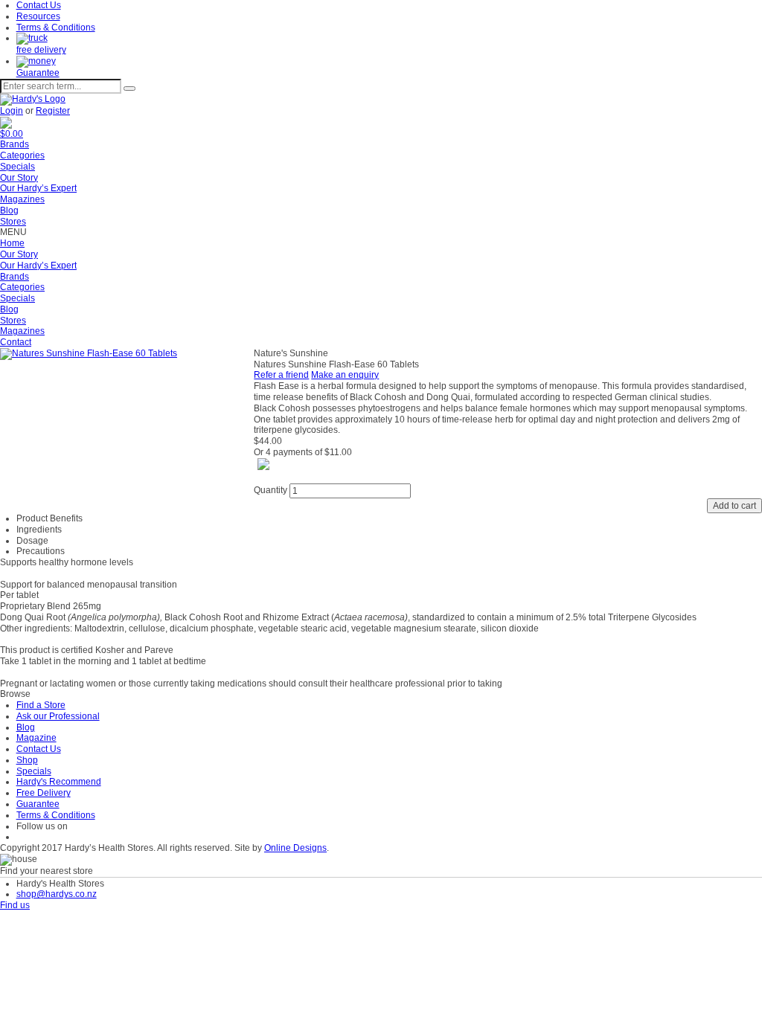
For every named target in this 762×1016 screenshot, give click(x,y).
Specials (17, 166)
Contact (15, 342)
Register (53, 111)
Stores (13, 221)
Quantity (270, 490)
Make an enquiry (345, 375)
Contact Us (38, 5)
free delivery (41, 50)
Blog (9, 210)
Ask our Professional (58, 716)
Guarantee (38, 73)
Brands (14, 144)
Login (11, 111)
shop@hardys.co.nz (56, 894)
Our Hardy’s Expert (38, 188)
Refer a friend (281, 375)
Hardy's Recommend (58, 782)
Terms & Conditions (55, 27)
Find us (15, 905)
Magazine (36, 738)
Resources (38, 16)
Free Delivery (43, 793)
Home (12, 243)
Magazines (22, 199)
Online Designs (295, 848)
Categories (22, 155)
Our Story (19, 178)
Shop (27, 760)
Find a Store (40, 705)
